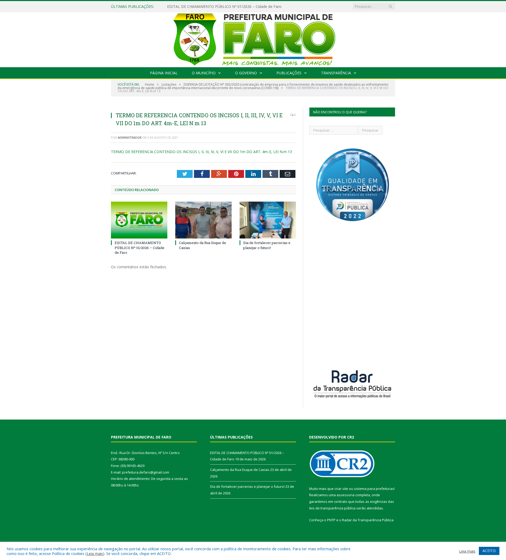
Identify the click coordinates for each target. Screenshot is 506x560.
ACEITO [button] (489, 550)
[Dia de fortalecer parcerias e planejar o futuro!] (268, 220)
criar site (341, 488)
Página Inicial (164, 72)
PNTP (331, 520)
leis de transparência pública (332, 508)
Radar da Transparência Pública (367, 520)
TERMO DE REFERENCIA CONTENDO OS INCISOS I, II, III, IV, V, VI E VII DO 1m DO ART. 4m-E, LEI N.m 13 (201, 151)
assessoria (345, 495)
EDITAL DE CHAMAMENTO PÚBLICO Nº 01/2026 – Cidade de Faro (224, 6)
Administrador (130, 137)
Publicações (288, 72)
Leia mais (95, 553)
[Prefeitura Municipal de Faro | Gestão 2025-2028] (253, 38)
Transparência (336, 72)
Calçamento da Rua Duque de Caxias (239, 469)
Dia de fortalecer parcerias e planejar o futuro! (266, 245)
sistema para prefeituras (374, 488)
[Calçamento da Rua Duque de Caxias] (203, 220)
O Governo (246, 72)
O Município (204, 72)
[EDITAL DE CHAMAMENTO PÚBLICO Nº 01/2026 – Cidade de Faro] (139, 220)
